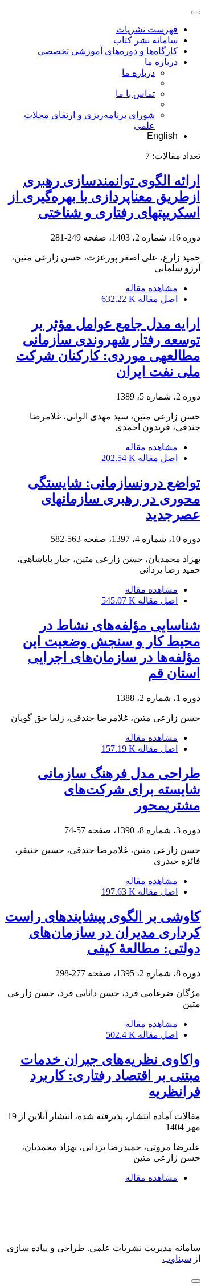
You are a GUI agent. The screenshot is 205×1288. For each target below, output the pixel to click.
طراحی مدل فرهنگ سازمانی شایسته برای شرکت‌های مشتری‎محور (119, 789)
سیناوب (176, 1258)
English (162, 136)
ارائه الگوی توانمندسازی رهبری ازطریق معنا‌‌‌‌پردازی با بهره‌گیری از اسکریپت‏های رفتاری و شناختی (104, 196)
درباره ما (161, 62)
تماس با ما (135, 94)
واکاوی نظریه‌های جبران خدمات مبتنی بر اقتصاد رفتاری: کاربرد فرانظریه (110, 1075)
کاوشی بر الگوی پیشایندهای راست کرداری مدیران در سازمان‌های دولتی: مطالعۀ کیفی (102, 932)
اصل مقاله (139, 299)
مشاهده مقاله (151, 288)
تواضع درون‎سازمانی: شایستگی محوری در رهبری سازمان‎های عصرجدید (114, 498)
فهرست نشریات (147, 29)
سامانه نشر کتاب (145, 40)
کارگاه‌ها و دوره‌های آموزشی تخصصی (108, 51)
